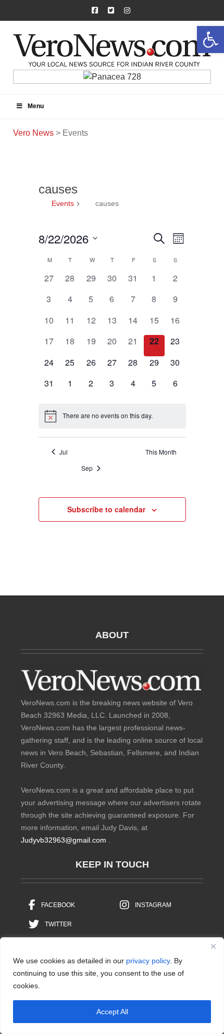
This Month (161, 452)
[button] (210, 39)
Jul (63, 452)
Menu (36, 106)
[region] (112, 985)
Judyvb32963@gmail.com (63, 840)
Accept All (112, 1011)
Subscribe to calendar (106, 509)
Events (63, 203)
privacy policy (148, 961)
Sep (87, 468)
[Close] (213, 946)
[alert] (112, 416)
